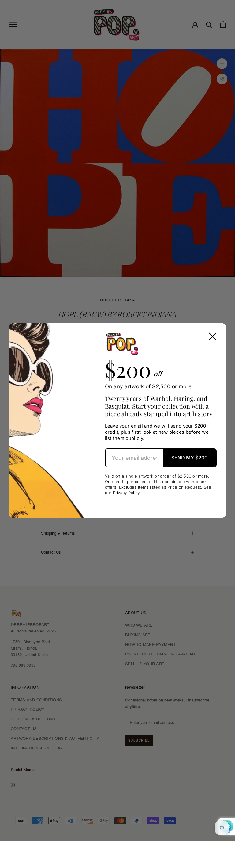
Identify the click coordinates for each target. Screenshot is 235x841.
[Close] (213, 336)
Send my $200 (189, 458)
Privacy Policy (126, 492)
